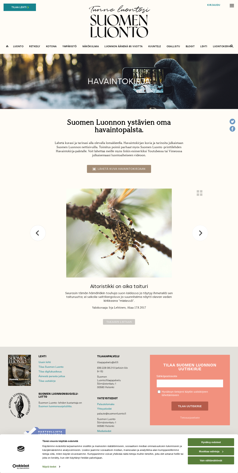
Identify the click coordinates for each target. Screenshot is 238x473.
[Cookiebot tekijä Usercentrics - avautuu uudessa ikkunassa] (21, 466)
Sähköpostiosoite (166, 376)
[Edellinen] (38, 233)
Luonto (18, 46)
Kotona (51, 46)
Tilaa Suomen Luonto (51, 367)
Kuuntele (154, 46)
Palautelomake (105, 404)
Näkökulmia (90, 46)
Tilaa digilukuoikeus (50, 371)
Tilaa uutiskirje (47, 381)
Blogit (190, 46)
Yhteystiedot (104, 408)
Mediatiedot (104, 431)
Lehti (203, 46)
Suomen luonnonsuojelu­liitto (55, 406)
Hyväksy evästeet (211, 442)
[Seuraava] (200, 233)
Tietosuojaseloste (190, 417)
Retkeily (34, 46)
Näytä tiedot (49, 466)
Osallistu (173, 46)
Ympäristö (69, 46)
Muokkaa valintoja (209, 451)
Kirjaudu (213, 5)
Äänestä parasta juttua (52, 376)
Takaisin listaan (119, 321)
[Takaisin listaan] (199, 193)
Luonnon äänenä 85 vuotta (123, 46)
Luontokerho (222, 46)
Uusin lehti (45, 362)
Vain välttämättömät (211, 460)
